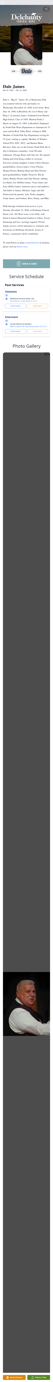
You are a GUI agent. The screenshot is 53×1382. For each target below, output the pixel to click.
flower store (22, 246)
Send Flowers (37, 306)
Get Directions (15, 306)
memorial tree (32, 242)
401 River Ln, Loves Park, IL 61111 (24, 301)
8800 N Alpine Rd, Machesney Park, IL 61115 (28, 326)
